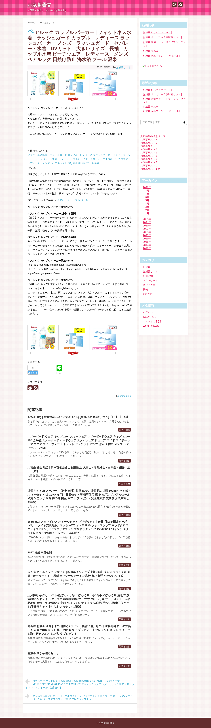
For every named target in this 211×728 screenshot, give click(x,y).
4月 (147, 203)
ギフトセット (150, 280)
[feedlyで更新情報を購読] (174, 4)
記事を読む (124, 429)
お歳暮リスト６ (149, 155)
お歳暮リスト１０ (150, 168)
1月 (147, 213)
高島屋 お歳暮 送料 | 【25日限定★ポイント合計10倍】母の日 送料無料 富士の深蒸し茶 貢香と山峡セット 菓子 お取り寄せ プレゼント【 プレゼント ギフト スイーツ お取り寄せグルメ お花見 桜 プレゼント (79, 630)
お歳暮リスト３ (149, 146)
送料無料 (148, 294)
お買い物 (148, 276)
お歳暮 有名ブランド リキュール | (161, 55)
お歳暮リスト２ (149, 142)
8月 (147, 190)
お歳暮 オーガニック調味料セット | (162, 37)
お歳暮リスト (123, 67)
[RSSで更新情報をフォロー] (180, 4)
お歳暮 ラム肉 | (151, 51)
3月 (147, 207)
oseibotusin (124, 396)
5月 (147, 200)
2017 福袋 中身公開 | (40, 552)
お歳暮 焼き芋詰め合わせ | (43, 653)
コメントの (152, 321)
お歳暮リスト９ (149, 165)
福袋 (145, 289)
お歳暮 (146, 267)
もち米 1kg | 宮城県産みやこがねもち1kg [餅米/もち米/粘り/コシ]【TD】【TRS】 (78, 417)
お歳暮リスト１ (149, 139)
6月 (147, 197)
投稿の (149, 317)
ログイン (148, 312)
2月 (147, 210)
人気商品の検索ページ (152, 136)
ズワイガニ (149, 285)
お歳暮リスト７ (149, 159)
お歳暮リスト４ (149, 149)
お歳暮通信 (39, 4)
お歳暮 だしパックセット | (157, 32)
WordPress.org (151, 325)
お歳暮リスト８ (149, 162)
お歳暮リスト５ (149, 152)
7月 (147, 194)
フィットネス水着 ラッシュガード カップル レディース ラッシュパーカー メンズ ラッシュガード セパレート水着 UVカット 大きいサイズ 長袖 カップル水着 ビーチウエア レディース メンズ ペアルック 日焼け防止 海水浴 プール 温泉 (79, 159)
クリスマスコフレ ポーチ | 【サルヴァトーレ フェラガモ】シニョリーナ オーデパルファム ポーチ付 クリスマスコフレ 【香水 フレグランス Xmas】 (83, 697)
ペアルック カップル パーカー (73, 200)
